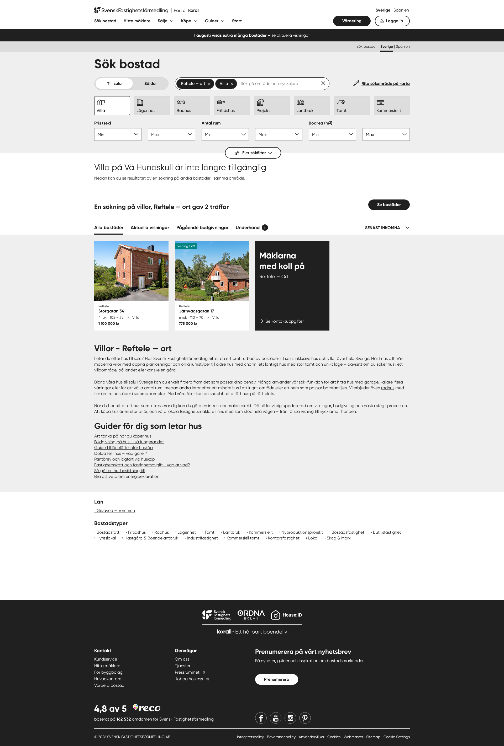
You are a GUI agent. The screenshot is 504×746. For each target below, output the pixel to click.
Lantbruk (231, 532)
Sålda (150, 83)
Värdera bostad (109, 685)
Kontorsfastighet (284, 538)
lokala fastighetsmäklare (190, 411)
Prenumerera (276, 679)
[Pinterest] (305, 718)
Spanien (401, 10)
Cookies (334, 737)
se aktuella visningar (290, 35)
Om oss (182, 659)
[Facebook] (261, 718)
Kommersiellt (261, 532)
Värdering (351, 20)
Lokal (313, 538)
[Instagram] (290, 718)
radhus (387, 387)
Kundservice (105, 659)
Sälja (162, 20)
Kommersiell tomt (243, 538)
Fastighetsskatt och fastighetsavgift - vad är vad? (142, 464)
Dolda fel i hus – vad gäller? (120, 453)
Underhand (248, 227)
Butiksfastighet (387, 532)
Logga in (394, 20)
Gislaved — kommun (116, 510)
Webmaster (354, 737)
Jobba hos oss (189, 678)
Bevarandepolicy (282, 737)
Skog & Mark (339, 538)
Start (237, 20)
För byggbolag (108, 672)
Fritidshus (137, 532)
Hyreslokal (106, 538)
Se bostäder (389, 204)
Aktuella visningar (150, 227)
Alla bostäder (108, 227)
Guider (211, 20)
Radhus (161, 532)
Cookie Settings (397, 737)
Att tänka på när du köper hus (122, 436)
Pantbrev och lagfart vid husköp (124, 459)
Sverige (383, 10)
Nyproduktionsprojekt (302, 532)
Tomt (209, 532)
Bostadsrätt (108, 532)
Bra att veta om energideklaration (126, 476)
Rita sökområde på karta (385, 83)
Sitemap (373, 737)
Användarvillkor (312, 737)
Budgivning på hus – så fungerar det (129, 441)
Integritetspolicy (251, 737)
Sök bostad (105, 20)
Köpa (186, 20)
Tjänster (182, 665)
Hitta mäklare (137, 20)
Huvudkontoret (108, 678)
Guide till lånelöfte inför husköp (123, 447)
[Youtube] (275, 718)
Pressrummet (187, 672)
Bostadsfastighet (348, 532)
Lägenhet (186, 532)
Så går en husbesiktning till (119, 470)
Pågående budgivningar (202, 227)
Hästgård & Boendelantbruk (151, 538)
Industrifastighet (202, 538)
